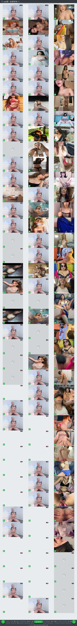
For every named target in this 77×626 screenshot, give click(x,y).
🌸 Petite (56, 621)
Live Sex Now (38, 621)
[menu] (3, 622)
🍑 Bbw (52, 621)
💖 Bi (69, 621)
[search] (74, 622)
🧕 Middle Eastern (23, 621)
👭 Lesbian (65, 621)
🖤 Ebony (7, 621)
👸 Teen (33, 621)
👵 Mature (29, 621)
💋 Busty (60, 621)
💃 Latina (11, 621)
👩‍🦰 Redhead (48, 621)
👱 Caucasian (16, 621)
